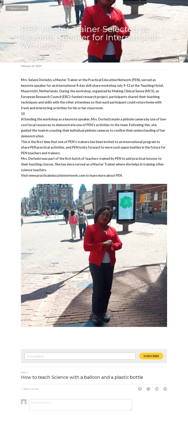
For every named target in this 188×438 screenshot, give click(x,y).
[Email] (165, 389)
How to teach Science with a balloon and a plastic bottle (82, 377)
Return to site (18, 8)
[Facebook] (140, 389)
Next (23, 372)
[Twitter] (148, 389)
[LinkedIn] (157, 389)
